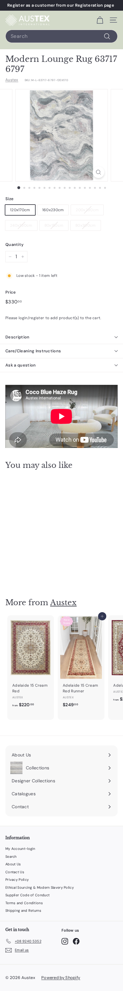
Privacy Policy (17, 879)
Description (17, 337)
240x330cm (21, 225)
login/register (31, 317)
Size (9, 198)
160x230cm (53, 209)
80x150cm (53, 225)
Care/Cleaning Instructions (33, 351)
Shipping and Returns (23, 910)
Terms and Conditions (24, 903)
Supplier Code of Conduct (27, 895)
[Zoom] (98, 172)
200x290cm (87, 209)
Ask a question (20, 365)
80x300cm (85, 225)
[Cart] (99, 20)
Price (10, 292)
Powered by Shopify (60, 977)
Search (11, 856)
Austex (11, 79)
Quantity (14, 244)
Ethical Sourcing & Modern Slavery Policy (39, 887)
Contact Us (14, 872)
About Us (13, 864)
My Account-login (20, 848)
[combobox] (61, 36)
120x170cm (20, 209)
